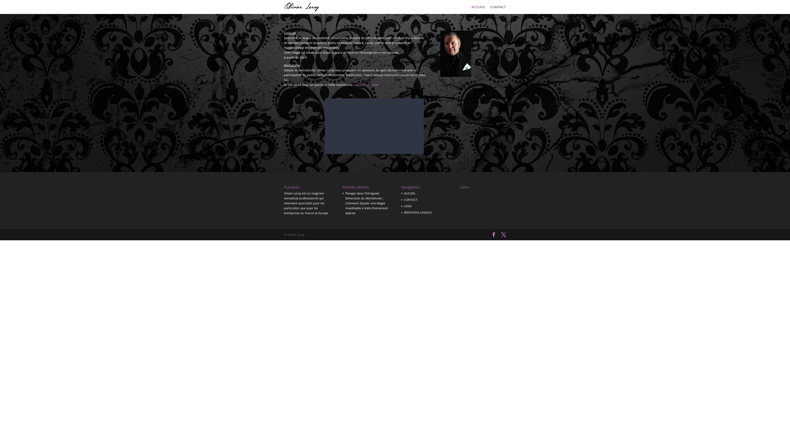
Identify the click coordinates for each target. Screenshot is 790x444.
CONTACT (498, 7)
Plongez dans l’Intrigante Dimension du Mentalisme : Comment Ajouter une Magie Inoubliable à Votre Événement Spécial (366, 203)
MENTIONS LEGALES (418, 212)
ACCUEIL (478, 7)
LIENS (408, 206)
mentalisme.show (366, 85)
